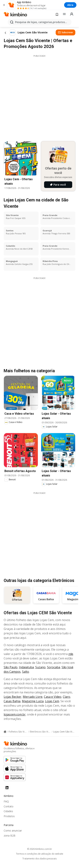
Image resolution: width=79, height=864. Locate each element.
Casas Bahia (12, 701)
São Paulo (10, 667)
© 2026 (39, 849)
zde (70, 654)
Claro (66, 697)
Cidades (8, 811)
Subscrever (67, 32)
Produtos (9, 816)
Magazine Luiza (33, 701)
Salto (25, 672)
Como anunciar (13, 830)
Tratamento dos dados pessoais (39, 858)
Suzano (40, 667)
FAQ (6, 801)
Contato (8, 806)
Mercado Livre (32, 697)
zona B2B (9, 835)
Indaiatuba (26, 667)
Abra (70, 5)
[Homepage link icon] (5, 731)
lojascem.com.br (15, 714)
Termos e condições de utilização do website (39, 853)
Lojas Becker (12, 697)
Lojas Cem (52, 701)
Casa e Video (52, 697)
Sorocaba (53, 667)
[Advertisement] (39, 97)
